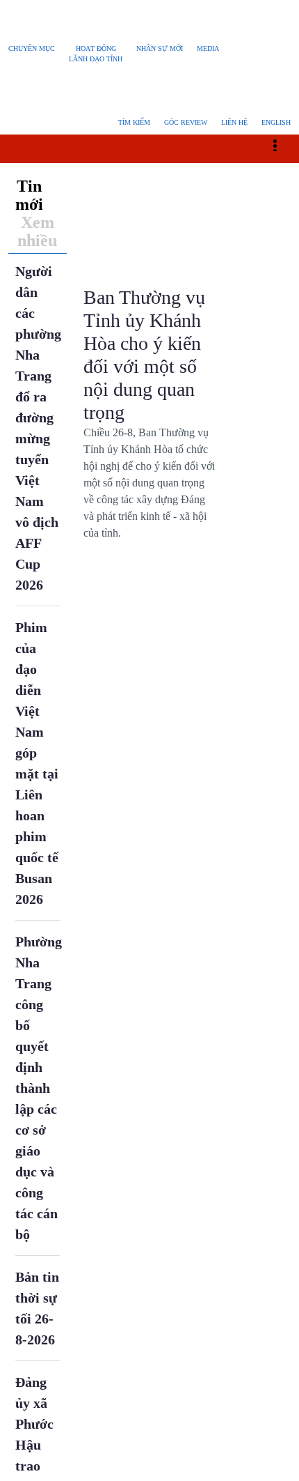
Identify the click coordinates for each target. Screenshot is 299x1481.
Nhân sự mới (159, 48)
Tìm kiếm (134, 162)
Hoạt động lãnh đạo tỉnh (95, 54)
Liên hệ (234, 162)
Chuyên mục (31, 48)
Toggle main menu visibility (282, 183)
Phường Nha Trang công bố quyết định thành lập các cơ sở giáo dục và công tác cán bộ (38, 1145)
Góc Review (185, 162)
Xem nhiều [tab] (37, 288)
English (276, 162)
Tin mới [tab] (29, 252)
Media (208, 48)
